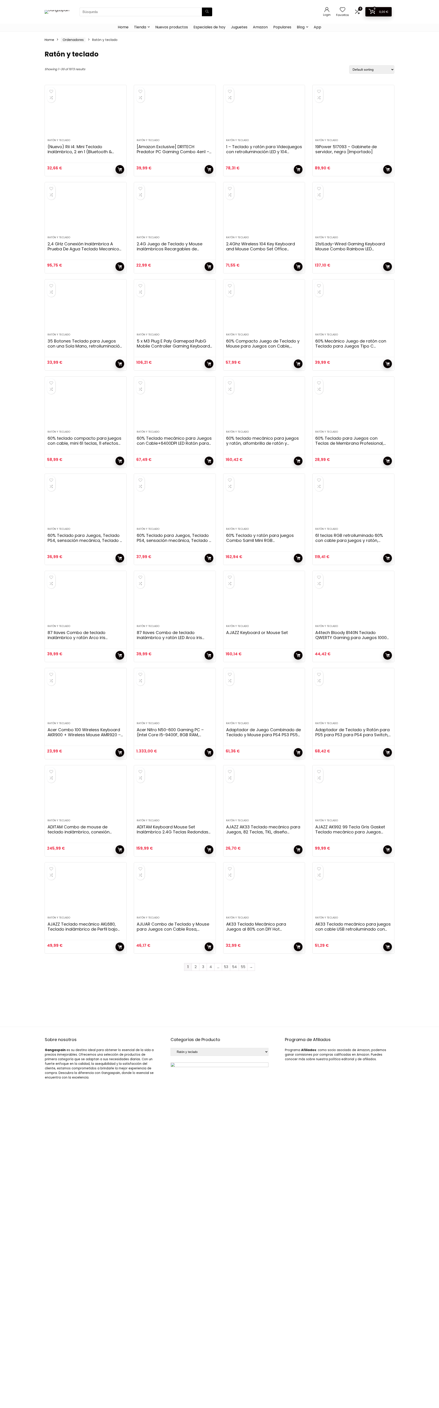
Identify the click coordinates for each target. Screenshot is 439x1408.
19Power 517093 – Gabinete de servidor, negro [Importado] (346, 149)
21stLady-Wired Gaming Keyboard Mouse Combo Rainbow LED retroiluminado (350, 249)
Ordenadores (73, 39)
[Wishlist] (342, 10)
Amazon (260, 27)
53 (226, 966)
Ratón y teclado (59, 140)
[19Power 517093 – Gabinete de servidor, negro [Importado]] (353, 114)
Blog (301, 27)
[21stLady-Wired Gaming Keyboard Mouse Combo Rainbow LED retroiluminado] (353, 211)
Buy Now (119, 169)
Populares (282, 27)
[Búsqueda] (207, 12)
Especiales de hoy (209, 27)
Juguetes (239, 27)
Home (123, 27)
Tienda (140, 27)
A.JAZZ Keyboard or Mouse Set (257, 632)
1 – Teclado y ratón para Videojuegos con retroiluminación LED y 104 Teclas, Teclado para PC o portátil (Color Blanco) (264, 154)
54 (234, 966)
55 (243, 966)
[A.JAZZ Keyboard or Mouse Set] (264, 600)
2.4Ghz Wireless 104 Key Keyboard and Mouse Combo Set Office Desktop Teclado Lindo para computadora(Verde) (260, 251)
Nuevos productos (171, 27)
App (317, 27)
